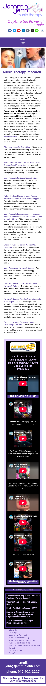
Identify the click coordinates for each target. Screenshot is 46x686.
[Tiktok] (28, 30)
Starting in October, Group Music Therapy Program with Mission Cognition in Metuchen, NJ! (20, 614)
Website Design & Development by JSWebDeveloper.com (23, 679)
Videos (11, 653)
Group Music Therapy (17, 635)
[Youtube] (19, 30)
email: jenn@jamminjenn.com (23, 664)
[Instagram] (32, 30)
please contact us (10, 137)
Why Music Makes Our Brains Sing (17, 147)
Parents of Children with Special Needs (23, 645)
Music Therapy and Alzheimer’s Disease (19, 268)
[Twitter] (14, 30)
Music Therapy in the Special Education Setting (21, 178)
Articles (11, 630)
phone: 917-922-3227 (23, 672)
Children (12, 633)
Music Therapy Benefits (17, 638)
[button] (23, 44)
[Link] (37, 30)
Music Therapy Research (18, 643)
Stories (11, 648)
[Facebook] (10, 30)
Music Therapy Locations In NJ (20, 640)
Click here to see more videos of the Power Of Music (23, 582)
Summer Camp (14, 651)
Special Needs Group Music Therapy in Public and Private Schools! (23, 597)
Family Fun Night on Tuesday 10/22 (21, 608)
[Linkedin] (23, 30)
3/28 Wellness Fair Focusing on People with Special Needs (19, 621)
